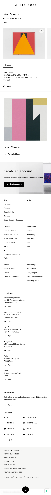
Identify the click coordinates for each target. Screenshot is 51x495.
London (29, 231)
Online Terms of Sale (12, 254)
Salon (6, 246)
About (6, 200)
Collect (7, 227)
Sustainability (9, 212)
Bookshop (31, 265)
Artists (29, 200)
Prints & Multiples (10, 238)
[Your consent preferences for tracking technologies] (47, 491)
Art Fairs (7, 250)
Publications (31, 269)
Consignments (9, 242)
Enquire (8, 65)
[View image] (41, 31)
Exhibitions (31, 227)
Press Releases (9, 269)
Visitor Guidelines (11, 454)
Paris (28, 242)
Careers (7, 208)
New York (30, 238)
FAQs (6, 258)
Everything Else (32, 273)
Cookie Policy (9, 461)
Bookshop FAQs (33, 281)
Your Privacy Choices (13, 472)
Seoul (29, 246)
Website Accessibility (13, 450)
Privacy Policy (10, 457)
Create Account (10, 231)
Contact (7, 216)
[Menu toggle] (25, 489)
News (6, 265)
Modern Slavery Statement (15, 468)
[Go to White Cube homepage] (25, 5)
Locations (7, 204)
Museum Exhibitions (11, 277)
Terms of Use (9, 465)
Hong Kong (31, 234)
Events (6, 273)
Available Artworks (11, 234)
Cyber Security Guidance (13, 220)
